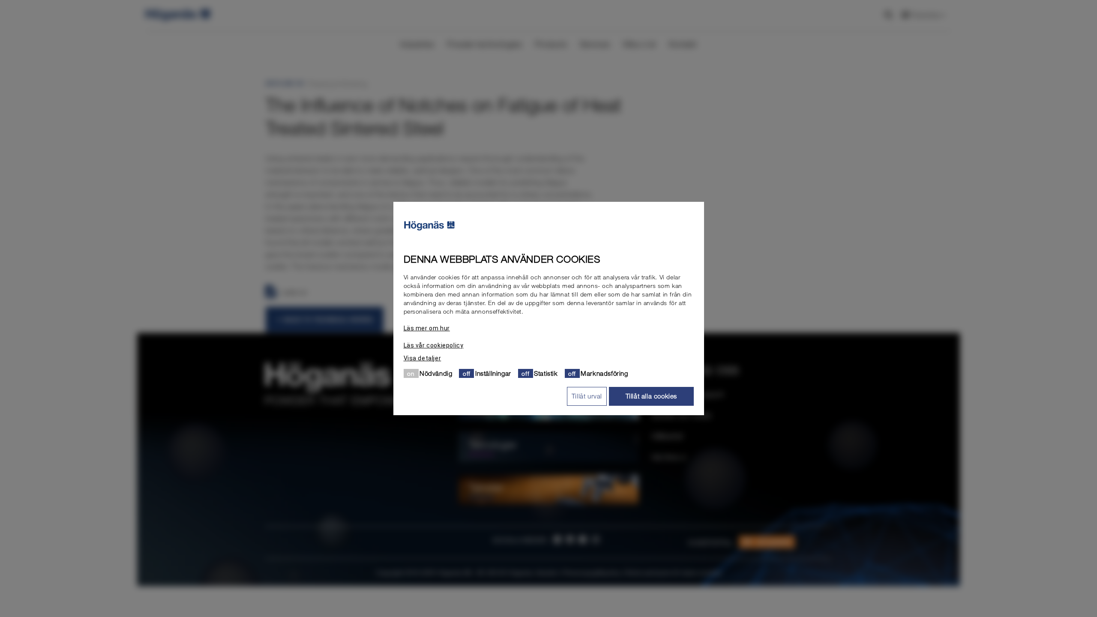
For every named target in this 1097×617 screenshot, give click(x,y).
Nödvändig (436, 373)
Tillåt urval (587, 396)
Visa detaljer (422, 358)
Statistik (545, 373)
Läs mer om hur (427, 328)
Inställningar (493, 373)
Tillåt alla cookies (651, 396)
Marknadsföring (604, 373)
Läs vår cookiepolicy (434, 345)
